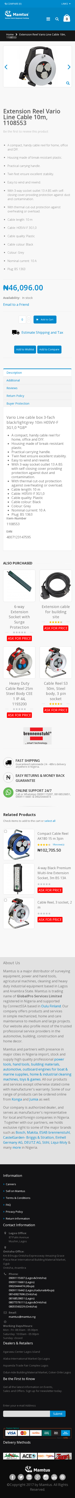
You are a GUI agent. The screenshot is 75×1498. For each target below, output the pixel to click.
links (64, 3)
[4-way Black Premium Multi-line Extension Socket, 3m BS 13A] (18, 879)
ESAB (43, 1132)
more (16, 1147)
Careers (11, 1184)
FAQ (8, 1205)
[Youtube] (54, 1477)
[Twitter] (21, 1477)
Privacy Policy (14, 1211)
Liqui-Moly (59, 1142)
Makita (32, 1132)
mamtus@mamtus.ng (22, 1317)
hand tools (21, 1064)
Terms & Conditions (18, 1198)
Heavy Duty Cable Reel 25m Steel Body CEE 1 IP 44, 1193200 (19, 693)
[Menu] (48, 19)
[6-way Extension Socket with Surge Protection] (19, 585)
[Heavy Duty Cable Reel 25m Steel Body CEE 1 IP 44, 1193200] (19, 662)
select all (49, 821)
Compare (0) (14, 3)
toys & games (30, 1079)
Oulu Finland (51, 1006)
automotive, (12, 1069)
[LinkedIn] (29, 1477)
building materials (45, 1064)
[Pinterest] (62, 1477)
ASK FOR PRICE (19, 638)
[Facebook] (12, 1477)
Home (10, 34)
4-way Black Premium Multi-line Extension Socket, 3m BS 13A (54, 873)
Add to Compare (49, 349)
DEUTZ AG (32, 1142)
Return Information (18, 1218)
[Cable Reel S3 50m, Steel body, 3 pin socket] (55, 662)
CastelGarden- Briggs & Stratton (28, 1137)
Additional (13, 380)
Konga (17, 1099)
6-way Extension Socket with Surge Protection (19, 616)
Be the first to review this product (25, 131)
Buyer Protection (17, 403)
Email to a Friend (16, 304)
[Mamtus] (17, 15)
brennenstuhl (59, 1132)
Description (14, 373)
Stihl (45, 1142)
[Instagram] (46, 1477)
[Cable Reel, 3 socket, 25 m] (18, 913)
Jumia (33, 1099)
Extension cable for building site (56, 611)
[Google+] (37, 1477)
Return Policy (15, 396)
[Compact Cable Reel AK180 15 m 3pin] (18, 844)
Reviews (12, 388)
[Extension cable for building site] (55, 585)
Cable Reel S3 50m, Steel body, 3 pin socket (56, 691)
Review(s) (58, 844)
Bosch (20, 1132)
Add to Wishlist (25, 349)
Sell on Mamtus (15, 1191)
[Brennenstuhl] (38, 729)
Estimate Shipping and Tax (42, 332)
